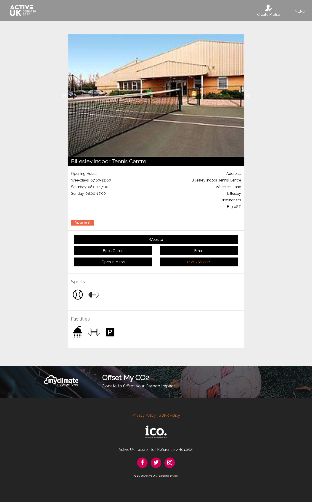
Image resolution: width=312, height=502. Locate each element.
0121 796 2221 (199, 262)
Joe (175, 475)
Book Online (113, 251)
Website (156, 239)
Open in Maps (113, 262)
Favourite (81, 222)
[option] (156, 95)
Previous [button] (64, 95)
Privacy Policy (144, 415)
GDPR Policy (169, 415)
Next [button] (248, 95)
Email (199, 251)
